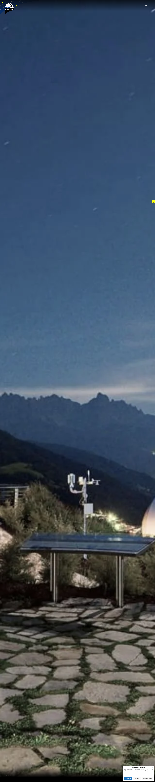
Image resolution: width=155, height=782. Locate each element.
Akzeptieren (128, 778)
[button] (152, 767)
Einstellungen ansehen (148, 778)
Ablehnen (137, 778)
